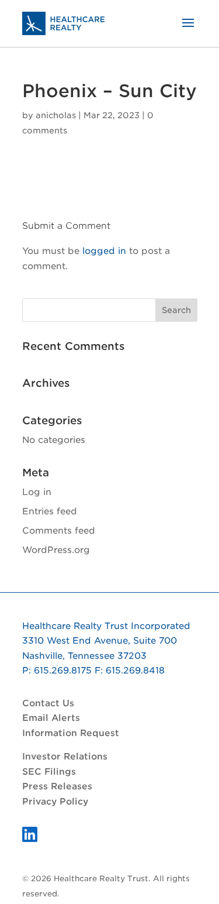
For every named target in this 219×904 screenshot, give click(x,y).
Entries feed (49, 511)
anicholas (56, 115)
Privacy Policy (55, 801)
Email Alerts (51, 718)
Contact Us (48, 703)
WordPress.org (56, 550)
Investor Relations (64, 756)
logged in (104, 251)
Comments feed (58, 530)
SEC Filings (49, 771)
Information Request (70, 733)
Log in (36, 492)
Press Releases (57, 786)
